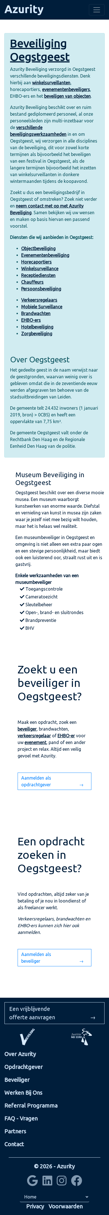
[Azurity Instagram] (62, 1182)
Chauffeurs (32, 281)
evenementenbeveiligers (66, 89)
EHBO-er (66, 735)
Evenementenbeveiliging (45, 255)
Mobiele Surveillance (41, 306)
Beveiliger (17, 1079)
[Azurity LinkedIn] (47, 1182)
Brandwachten (36, 313)
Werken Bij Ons (23, 1092)
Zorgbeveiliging (36, 333)
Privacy (35, 1206)
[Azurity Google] (32, 1182)
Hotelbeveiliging (37, 326)
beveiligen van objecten (67, 96)
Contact (14, 1144)
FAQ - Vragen (21, 1118)
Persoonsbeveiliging (41, 288)
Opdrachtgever (23, 1067)
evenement (35, 742)
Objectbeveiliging (38, 248)
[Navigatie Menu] (97, 9)
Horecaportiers (36, 261)
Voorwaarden (66, 1206)
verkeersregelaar (34, 735)
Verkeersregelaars (39, 299)
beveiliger (27, 728)
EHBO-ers (31, 320)
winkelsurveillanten (51, 82)
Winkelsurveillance (39, 268)
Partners (15, 1131)
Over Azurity (20, 1054)
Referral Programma (31, 1105)
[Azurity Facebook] (76, 1182)
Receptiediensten (38, 275)
